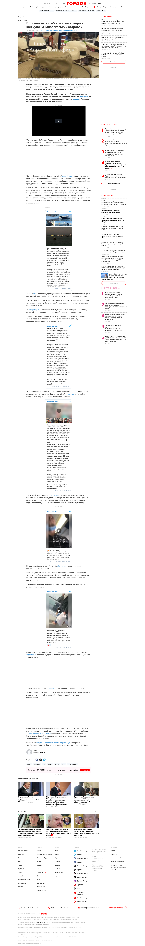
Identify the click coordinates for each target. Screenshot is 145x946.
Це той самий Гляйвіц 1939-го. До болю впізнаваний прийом (112, 54)
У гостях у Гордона (56, 7)
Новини (25, 7)
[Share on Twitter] (40, 760)
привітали (53, 688)
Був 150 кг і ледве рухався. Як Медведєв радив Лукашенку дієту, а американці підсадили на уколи (58, 832)
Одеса (57, 858)
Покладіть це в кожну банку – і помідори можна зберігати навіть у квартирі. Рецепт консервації (115, 316)
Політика (27, 17)
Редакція (114, 854)
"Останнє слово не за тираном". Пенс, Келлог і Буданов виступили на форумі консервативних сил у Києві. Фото (115, 165)
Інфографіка (22, 883)
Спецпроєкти (41, 890)
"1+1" (35, 294)
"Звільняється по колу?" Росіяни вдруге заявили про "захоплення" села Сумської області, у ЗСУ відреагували (112, 259)
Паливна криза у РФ (47, 10)
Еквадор (50, 764)
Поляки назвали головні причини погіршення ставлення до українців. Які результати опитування (113, 267)
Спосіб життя (22, 876)
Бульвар (74, 7)
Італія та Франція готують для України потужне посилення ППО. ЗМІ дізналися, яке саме (112, 220)
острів (63, 764)
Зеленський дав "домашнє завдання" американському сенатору (111, 212)
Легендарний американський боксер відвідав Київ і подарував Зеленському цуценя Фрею (116, 142)
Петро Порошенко (72, 764)
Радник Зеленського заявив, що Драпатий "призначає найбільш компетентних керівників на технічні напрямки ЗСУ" (115, 131)
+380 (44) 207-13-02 (59, 908)
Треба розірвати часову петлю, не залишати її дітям (113, 38)
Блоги (67, 7)
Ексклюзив (89, 7)
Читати (85, 770)
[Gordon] (76, 3)
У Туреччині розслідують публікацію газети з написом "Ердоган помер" (113, 251)
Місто (57, 847)
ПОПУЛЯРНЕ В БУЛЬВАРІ (111, 288)
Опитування (114, 7)
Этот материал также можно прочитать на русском (59, 30)
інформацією (34, 310)
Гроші (20, 858)
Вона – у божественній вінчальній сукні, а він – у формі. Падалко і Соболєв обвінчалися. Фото (114, 295)
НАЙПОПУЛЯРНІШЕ (109, 124)
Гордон (20, 17)
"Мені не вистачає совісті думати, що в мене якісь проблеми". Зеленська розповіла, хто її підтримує (114, 327)
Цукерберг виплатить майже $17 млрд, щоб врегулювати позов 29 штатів (112, 228)
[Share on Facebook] (36, 760)
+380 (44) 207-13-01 (29, 908)
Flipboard (80, 885)
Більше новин (114, 283)
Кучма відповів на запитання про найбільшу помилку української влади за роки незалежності (114, 153)
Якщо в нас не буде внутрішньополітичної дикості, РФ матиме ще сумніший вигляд (112, 21)
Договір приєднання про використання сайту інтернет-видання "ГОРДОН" (99, 867)
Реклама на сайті (116, 858)
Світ (19, 861)
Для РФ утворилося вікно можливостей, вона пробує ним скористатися (112, 30)
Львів (57, 854)
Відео (105, 7)
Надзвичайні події (24, 879)
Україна (29, 764)
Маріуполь (59, 872)
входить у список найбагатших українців (53, 743)
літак (44, 764)
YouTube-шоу (41, 887)
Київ (56, 851)
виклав (76, 99)
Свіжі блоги (106, 17)
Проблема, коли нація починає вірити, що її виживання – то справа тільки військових (113, 46)
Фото (99, 7)
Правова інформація (117, 861)
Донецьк (58, 861)
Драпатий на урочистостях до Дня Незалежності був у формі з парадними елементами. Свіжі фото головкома (115, 338)
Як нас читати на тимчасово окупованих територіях (118, 867)
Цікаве (20, 887)
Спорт (20, 865)
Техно (20, 872)
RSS (78, 888)
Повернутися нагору (116, 907)
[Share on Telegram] (44, 760)
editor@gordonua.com (90, 908)
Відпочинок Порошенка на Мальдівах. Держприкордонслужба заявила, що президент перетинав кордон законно (56, 801)
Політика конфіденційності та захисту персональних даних (98, 859)
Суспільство (58, 837)
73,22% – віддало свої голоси (38, 733)
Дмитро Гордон (82, 851)
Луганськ (58, 876)
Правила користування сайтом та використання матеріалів (99, 851)
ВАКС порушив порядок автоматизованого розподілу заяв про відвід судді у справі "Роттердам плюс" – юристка (113, 203)
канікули (57, 764)
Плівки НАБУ (101, 10)
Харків (57, 865)
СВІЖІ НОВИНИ (107, 196)
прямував (84, 96)
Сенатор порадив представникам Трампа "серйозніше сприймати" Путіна (112, 243)
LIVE (81, 7)
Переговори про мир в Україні (66, 10)
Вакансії (113, 851)
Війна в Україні (23, 851)
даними (71, 394)
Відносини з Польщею (86, 10)
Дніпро (57, 869)
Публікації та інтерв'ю (38, 7)
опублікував (67, 176)
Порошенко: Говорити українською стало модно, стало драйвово (31, 799)
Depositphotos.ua (41, 922)
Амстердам (37, 764)
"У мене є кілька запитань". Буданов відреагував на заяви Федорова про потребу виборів (116, 175)
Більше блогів (114, 61)
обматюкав (61, 566)
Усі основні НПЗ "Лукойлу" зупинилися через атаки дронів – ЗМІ (112, 235)
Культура (21, 869)
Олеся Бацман (82, 877)
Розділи (39, 847)
